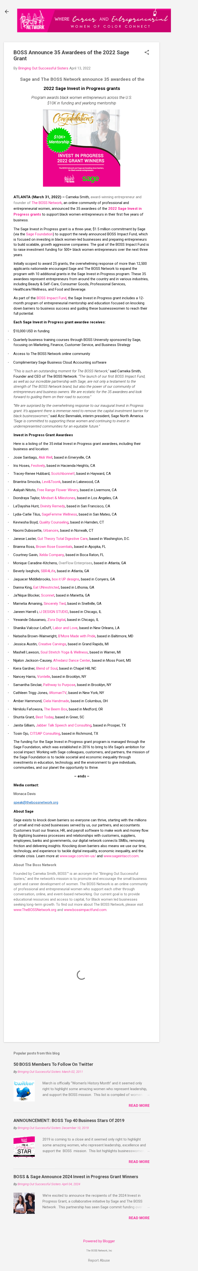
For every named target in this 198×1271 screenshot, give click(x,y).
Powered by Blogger (99, 1241)
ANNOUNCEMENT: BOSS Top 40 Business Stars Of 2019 (69, 1120)
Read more (139, 1105)
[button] (147, 52)
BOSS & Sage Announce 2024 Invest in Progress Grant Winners (76, 1176)
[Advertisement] (180, 118)
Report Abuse (99, 1260)
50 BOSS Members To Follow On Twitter (53, 1064)
